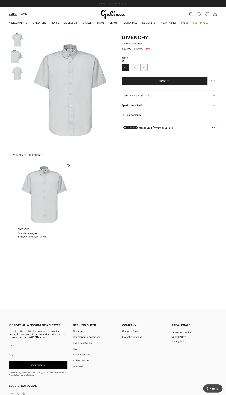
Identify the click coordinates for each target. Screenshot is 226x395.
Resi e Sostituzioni (82, 342)
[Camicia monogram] (44, 194)
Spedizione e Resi (132, 105)
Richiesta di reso (81, 360)
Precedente (27, 90)
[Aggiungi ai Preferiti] (213, 81)
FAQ (75, 348)
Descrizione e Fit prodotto (136, 95)
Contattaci (78, 331)
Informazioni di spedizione (86, 336)
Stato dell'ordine (81, 354)
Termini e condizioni (181, 332)
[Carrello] (215, 14)
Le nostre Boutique (132, 336)
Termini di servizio (16, 375)
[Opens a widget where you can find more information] (212, 388)
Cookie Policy (178, 336)
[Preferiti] (207, 14)
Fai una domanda (132, 114)
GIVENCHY (135, 37)
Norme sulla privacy (57, 373)
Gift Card (78, 366)
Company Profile (131, 331)
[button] (18, 23)
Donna (13, 13)
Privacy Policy (178, 341)
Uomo (24, 13)
